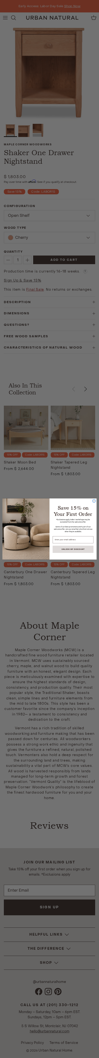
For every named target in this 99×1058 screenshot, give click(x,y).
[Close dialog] (94, 500)
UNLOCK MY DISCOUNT (73, 549)
